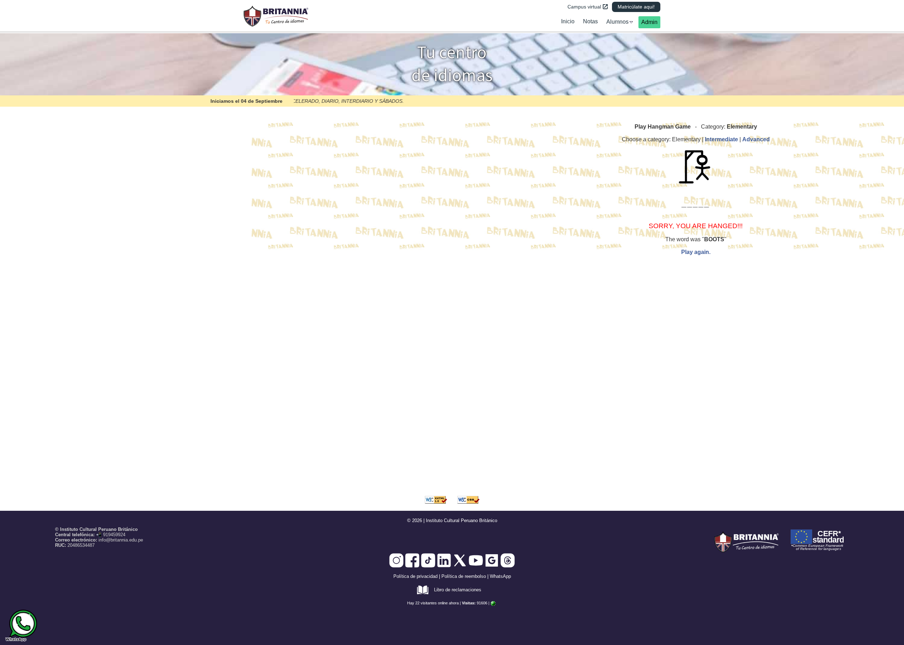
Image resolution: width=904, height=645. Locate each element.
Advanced (756, 139)
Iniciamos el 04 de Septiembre (246, 101)
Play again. (695, 252)
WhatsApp (500, 576)
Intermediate (721, 139)
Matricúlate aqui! (636, 7)
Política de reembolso (463, 576)
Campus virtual (584, 7)
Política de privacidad (415, 576)
